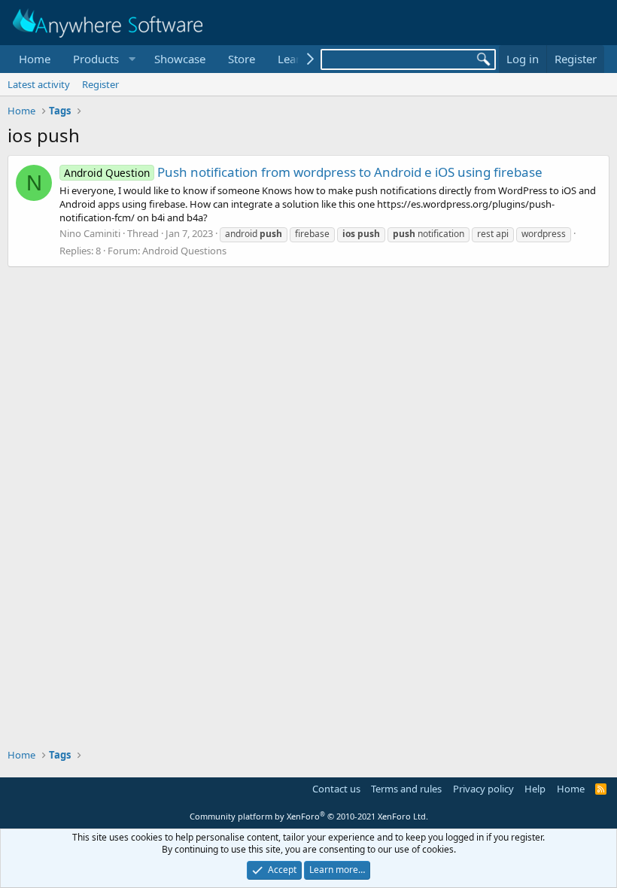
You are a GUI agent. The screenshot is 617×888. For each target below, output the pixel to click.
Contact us (336, 788)
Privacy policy (483, 788)
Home (34, 58)
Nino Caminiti (89, 233)
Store (241, 58)
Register (100, 84)
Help (535, 788)
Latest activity (39, 84)
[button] (102, 59)
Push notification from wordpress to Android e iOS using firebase (303, 172)
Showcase (179, 58)
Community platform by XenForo (309, 816)
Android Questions (184, 250)
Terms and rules (406, 788)
